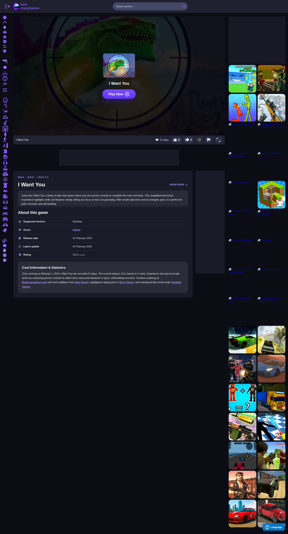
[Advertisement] (119, 157)
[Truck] (4, 196)
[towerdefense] (4, 185)
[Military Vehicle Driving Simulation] (271, 484)
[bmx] (4, 225)
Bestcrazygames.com (34, 282)
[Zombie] (4, 100)
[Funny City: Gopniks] (271, 166)
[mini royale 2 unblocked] (242, 484)
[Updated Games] (4, 46)
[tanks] (4, 191)
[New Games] (4, 21)
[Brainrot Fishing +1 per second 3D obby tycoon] (271, 137)
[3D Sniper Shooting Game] (271, 108)
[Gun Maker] (242, 426)
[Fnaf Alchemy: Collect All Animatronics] (242, 397)
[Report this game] (208, 139)
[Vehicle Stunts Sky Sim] (242, 339)
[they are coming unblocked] (271, 79)
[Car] (4, 117)
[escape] (4, 145)
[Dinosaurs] (4, 111)
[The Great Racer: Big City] (271, 368)
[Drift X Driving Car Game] (242, 513)
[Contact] (4, 245)
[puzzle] (4, 151)
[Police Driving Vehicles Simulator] (242, 281)
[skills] (4, 202)
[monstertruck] (4, 219)
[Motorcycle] (4, 213)
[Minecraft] (4, 128)
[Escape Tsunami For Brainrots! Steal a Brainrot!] (242, 79)
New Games (82, 282)
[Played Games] (4, 41)
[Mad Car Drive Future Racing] (271, 224)
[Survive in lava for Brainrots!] (242, 166)
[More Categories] (4, 89)
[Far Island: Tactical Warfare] (271, 455)
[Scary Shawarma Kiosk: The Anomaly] (271, 310)
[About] (4, 255)
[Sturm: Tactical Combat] (242, 224)
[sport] (4, 179)
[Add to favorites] (199, 139)
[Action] (4, 67)
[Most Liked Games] (4, 31)
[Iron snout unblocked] (271, 195)
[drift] (4, 208)
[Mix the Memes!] (271, 281)
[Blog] (4, 240)
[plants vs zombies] (242, 137)
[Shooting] (4, 61)
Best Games (127, 282)
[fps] (4, 140)
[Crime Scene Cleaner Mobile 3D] (271, 426)
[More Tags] (4, 230)
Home (21, 177)
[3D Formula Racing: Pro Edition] (242, 455)
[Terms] (4, 250)
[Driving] (4, 168)
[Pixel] (4, 174)
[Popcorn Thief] (242, 195)
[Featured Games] (4, 36)
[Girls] (4, 78)
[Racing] (4, 84)
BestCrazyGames (25, 6)
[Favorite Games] (4, 50)
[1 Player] (4, 134)
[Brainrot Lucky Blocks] (242, 310)
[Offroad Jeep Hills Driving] (271, 339)
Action (30, 177)
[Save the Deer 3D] (242, 368)
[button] (218, 140)
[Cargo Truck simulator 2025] (271, 397)
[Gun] (4, 123)
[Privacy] (4, 259)
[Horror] (4, 157)
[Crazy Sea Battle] (242, 253)
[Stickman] (4, 106)
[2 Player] (4, 162)
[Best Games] (4, 26)
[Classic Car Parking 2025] (271, 513)
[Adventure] (4, 73)
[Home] (4, 17)
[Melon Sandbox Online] (242, 108)
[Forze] (271, 253)
